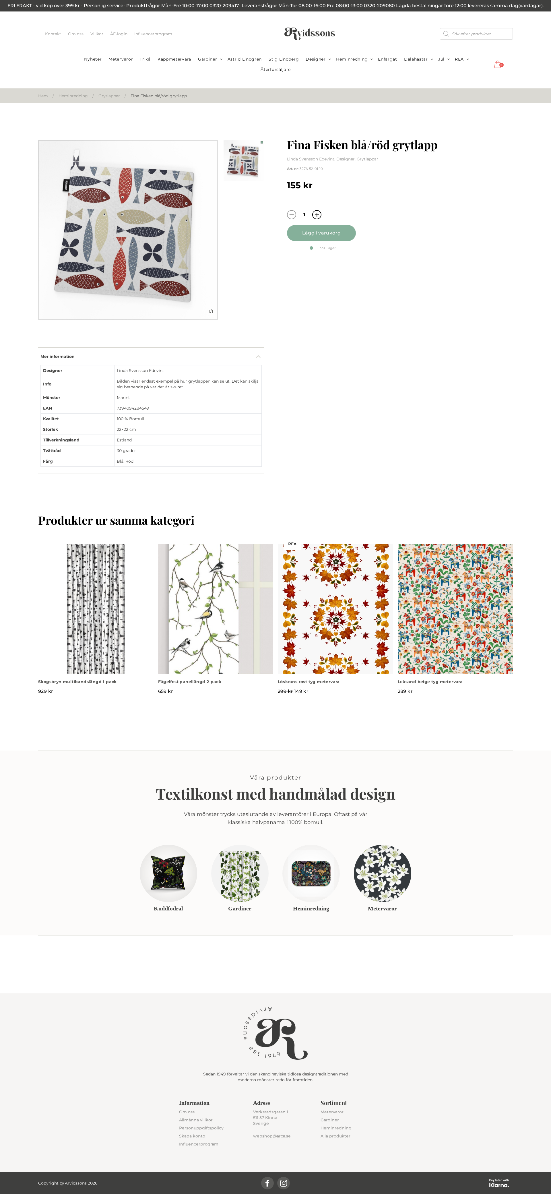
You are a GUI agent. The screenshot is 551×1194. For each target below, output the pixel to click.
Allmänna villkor (196, 1120)
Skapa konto (192, 1136)
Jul (441, 59)
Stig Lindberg (284, 59)
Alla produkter (335, 1136)
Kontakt (53, 33)
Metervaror (120, 59)
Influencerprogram (153, 33)
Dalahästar (416, 59)
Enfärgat (387, 59)
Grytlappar (109, 95)
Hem (43, 95)
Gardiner (207, 59)
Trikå (145, 59)
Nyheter (93, 59)
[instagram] (283, 1183)
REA (459, 59)
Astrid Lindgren (245, 59)
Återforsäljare (276, 69)
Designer (316, 59)
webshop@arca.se (272, 1136)
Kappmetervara (174, 59)
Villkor (97, 33)
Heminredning (352, 59)
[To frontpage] (309, 34)
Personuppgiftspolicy (201, 1128)
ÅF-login (119, 33)
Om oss (76, 33)
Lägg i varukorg (321, 233)
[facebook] (267, 1183)
